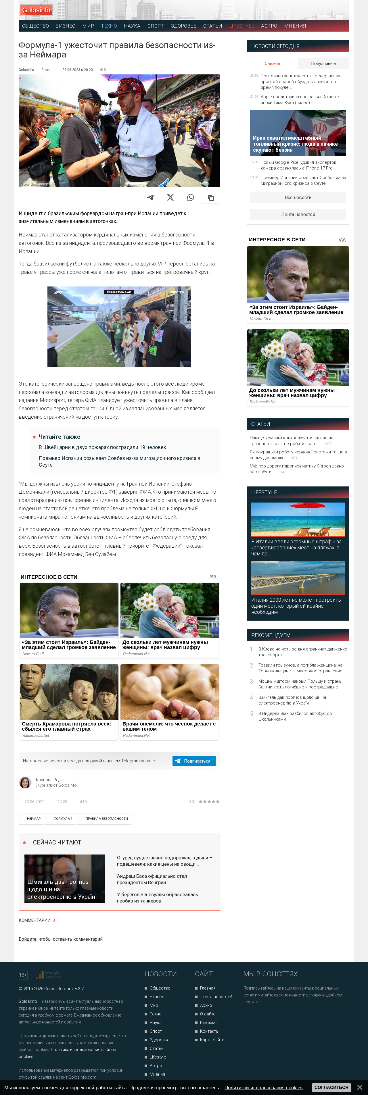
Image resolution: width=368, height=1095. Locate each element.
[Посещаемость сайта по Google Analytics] (49, 975)
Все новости (298, 197)
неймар (34, 819)
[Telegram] (150, 197)
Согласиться (331, 1087)
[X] (170, 197)
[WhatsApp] (190, 197)
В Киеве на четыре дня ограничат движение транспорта (302, 651)
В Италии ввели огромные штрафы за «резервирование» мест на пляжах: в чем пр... (296, 547)
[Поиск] (319, 10)
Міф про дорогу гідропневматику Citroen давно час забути (297, 468)
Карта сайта (212, 1040)
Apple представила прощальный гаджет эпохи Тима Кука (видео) (301, 99)
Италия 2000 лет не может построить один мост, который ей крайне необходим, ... (296, 606)
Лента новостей (298, 214)
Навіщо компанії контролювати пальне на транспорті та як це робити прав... (291, 440)
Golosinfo (36, 10)
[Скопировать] (211, 198)
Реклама (209, 1022)
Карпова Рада (49, 780)
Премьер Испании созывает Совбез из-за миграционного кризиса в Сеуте (119, 461)
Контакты (209, 1031)
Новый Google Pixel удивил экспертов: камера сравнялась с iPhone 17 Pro (299, 165)
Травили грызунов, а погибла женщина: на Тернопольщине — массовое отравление (300, 668)
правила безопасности (107, 819)
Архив (206, 1005)
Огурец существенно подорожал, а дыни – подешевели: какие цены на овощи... (164, 861)
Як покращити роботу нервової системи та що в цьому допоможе (298, 454)
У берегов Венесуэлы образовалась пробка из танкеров (157, 898)
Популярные (323, 63)
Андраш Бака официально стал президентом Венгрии (152, 879)
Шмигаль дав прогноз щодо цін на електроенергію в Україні (292, 700)
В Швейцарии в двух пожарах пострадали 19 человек (102, 447)
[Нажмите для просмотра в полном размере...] (119, 328)
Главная (208, 988)
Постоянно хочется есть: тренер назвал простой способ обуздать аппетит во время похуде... (301, 81)
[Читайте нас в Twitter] (268, 1017)
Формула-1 (63, 819)
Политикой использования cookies (264, 1087)
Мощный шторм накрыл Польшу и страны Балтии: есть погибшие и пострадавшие (300, 684)
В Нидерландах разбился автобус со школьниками (295, 716)
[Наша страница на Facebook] (250, 1017)
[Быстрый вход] (339, 10)
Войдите (28, 939)
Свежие (272, 63)
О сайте (208, 1014)
